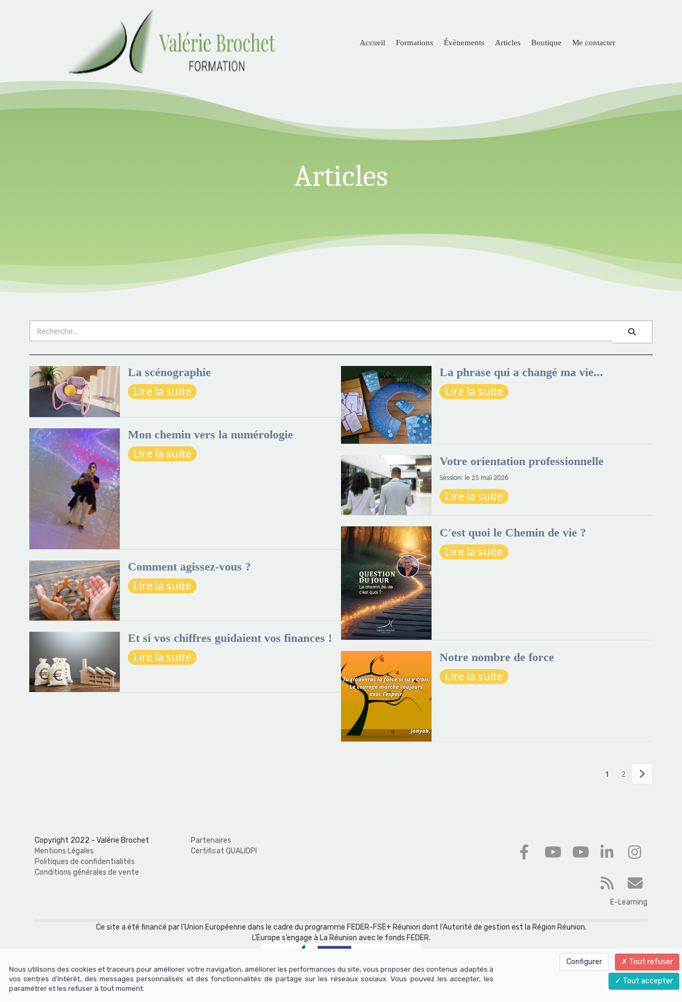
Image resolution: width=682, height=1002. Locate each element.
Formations (414, 42)
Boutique (546, 42)
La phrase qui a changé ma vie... (521, 372)
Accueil (372, 42)
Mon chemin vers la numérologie (210, 434)
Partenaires (211, 840)
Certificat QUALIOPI (224, 851)
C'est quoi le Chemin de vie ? (513, 532)
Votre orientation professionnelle (522, 461)
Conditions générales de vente (87, 872)
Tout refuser (650, 961)
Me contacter (593, 42)
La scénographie (169, 372)
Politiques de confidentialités (85, 861)
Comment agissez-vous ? (189, 566)
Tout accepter (647, 980)
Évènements (464, 42)
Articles (508, 42)
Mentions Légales (64, 851)
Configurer (584, 961)
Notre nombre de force (497, 657)
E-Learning (628, 902)
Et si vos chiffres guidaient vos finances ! (230, 638)
